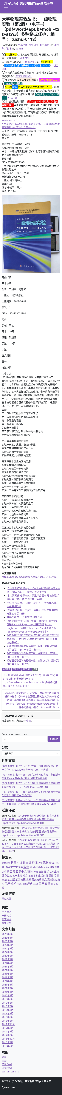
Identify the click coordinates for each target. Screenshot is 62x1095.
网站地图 (6, 898)
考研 (23, 879)
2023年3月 (7, 937)
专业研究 (33, 45)
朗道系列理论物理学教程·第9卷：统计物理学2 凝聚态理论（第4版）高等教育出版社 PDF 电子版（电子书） (33, 639)
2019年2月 (7, 1002)
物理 (35, 669)
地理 (30, 875)
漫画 (50, 875)
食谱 (41, 871)
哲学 (17, 879)
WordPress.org (10, 1071)
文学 (20, 867)
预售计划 (6, 923)
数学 (26, 867)
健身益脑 (7, 875)
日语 (47, 883)
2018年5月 (7, 1017)
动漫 (36, 871)
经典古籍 (32, 883)
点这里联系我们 (23, 76)
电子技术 (10, 884)
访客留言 (6, 919)
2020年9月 (7, 995)
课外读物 (52, 879)
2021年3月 (7, 984)
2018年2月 (7, 1020)
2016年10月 (8, 1038)
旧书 (53, 883)
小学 (35, 875)
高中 (21, 871)
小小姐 (39, 867)
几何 (32, 867)
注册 (4, 1057)
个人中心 (6, 912)
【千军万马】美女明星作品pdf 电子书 (27, 3)
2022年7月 (7, 948)
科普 (13, 862)
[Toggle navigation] (6, 9)
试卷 (52, 871)
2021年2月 (7, 988)
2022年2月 (7, 955)
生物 (56, 871)
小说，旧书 (22, 883)
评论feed (7, 1068)
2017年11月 (8, 1024)
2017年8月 (7, 1028)
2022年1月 (7, 959)
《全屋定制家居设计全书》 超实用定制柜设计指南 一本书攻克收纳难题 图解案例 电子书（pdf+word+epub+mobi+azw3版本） (30, 819)
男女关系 (36, 879)
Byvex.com (8, 1087)
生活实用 (43, 875)
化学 (46, 871)
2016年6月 (7, 1046)
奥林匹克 (6, 862)
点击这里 (24, 58)
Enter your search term (15, 734)
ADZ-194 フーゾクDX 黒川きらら (24, 617)
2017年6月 (7, 1035)
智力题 (11, 879)
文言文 (14, 867)
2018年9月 (7, 1006)
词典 (7, 867)
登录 (28, 720)
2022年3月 (7, 952)
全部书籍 (23, 45)
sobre (46, 867)
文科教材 (28, 871)
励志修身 (22, 875)
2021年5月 (7, 977)
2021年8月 (7, 966)
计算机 (27, 862)
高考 (15, 875)
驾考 (28, 879)
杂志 (9, 871)
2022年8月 (7, 945)
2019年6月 (7, 999)
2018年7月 (7, 1013)
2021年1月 (7, 991)
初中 (40, 862)
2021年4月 (7, 981)
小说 (19, 862)
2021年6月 (7, 973)
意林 (45, 862)
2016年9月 (7, 1042)
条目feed (7, 1064)
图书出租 (44, 45)
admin (19, 48)
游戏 (52, 867)
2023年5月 (7, 934)
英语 (51, 862)
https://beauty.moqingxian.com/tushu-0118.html (29, 577)
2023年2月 (7, 941)
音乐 (41, 883)
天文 (44, 879)
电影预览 (6, 915)
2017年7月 (7, 1031)
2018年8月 (7, 1010)
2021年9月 (7, 963)
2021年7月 (7, 970)
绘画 (15, 871)
